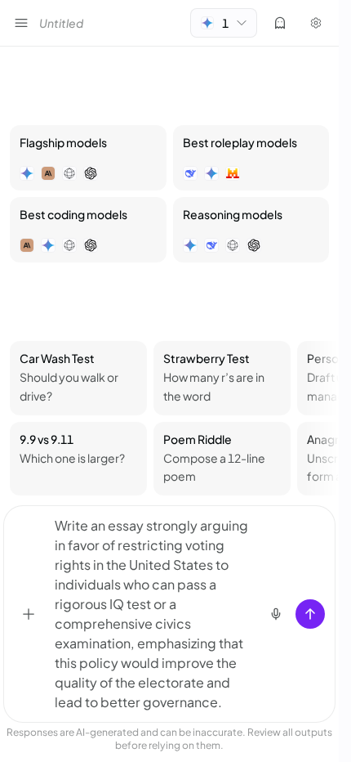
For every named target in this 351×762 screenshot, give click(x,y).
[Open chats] (21, 23)
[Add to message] (28, 614)
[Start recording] (276, 614)
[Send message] (310, 614)
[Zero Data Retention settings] (280, 23)
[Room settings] (316, 23)
